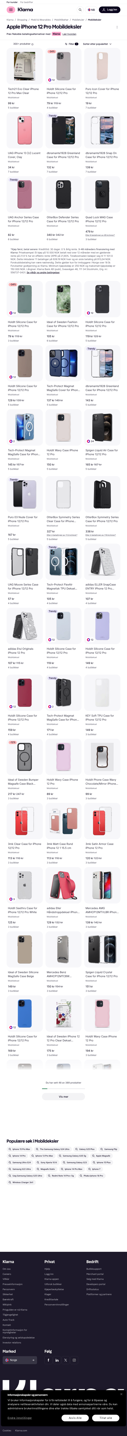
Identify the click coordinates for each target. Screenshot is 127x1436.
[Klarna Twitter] (66, 1360)
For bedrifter (26, 2)
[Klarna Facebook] (48, 1360)
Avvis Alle (75, 1417)
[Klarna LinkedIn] (57, 1360)
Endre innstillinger (20, 1418)
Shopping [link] (22, 20)
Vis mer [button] (63, 1096)
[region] (63, 1408)
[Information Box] (32, 44)
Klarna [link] (10, 20)
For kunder (12, 2)
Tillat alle (106, 1417)
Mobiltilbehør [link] (61, 20)
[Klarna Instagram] (74, 1360)
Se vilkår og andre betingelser (43, 272)
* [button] (100, 235)
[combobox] (97, 44)
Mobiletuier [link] (78, 20)
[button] (91, 9)
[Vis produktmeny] (117, 27)
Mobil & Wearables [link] (41, 20)
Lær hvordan (69, 34)
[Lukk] (121, 1394)
